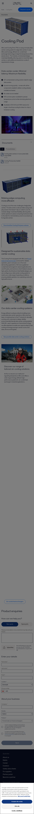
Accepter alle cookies (17, 801)
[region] (17, 798)
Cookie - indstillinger (17, 811)
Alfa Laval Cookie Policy (24, 796)
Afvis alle (17, 806)
